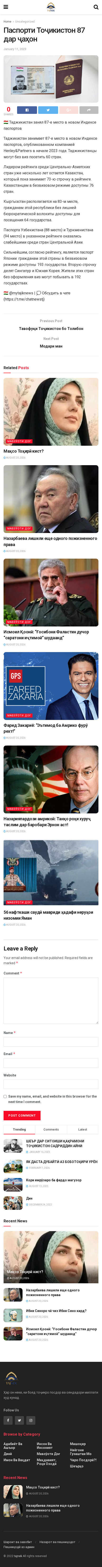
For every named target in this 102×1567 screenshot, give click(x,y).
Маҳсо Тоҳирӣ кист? (24, 451)
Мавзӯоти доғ (19, 441)
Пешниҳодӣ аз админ (19, 1547)
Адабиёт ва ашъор (13, 1446)
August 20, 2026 (15, 457)
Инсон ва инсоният (45, 1446)
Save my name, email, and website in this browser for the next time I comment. (52, 1098)
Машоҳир (78, 1444)
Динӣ (8, 1454)
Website (10, 1075)
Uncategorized (25, 21)
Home (7, 21)
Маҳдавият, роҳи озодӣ (46, 1462)
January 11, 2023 (15, 49)
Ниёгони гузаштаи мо (81, 1452)
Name (10, 1032)
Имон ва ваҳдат (17, 1460)
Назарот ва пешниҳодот (57, 1542)
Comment (13, 973)
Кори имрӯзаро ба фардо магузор (53, 1180)
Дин (29, 1198)
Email (9, 1054)
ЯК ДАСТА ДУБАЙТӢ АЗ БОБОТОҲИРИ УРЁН (61, 1162)
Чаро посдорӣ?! (83, 1460)
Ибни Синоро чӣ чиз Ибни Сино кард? (56, 1311)
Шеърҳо (76, 1466)
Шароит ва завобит (18, 1542)
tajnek (18, 1556)
